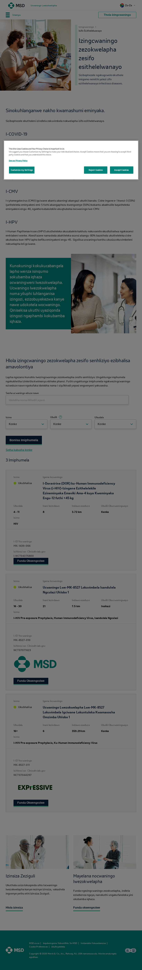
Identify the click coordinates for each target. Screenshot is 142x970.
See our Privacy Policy (18, 160)
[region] (71, 160)
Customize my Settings (22, 170)
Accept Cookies (121, 170)
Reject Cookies (96, 170)
